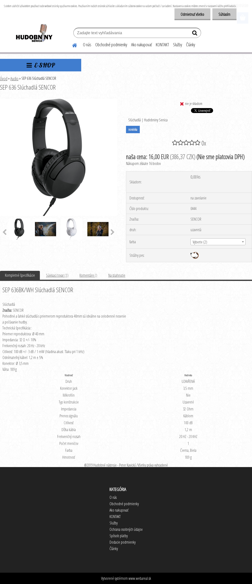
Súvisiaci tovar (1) (57, 275)
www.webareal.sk (139, 578)
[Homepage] (71, 44)
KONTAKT (162, 45)
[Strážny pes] (194, 254)
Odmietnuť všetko (192, 14)
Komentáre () (88, 275)
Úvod (3, 78)
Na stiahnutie (116, 275)
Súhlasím (224, 14)
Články (190, 45)
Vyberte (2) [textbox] (200, 242)
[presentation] (112, 232)
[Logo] (34, 33)
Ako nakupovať (141, 45)
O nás (87, 45)
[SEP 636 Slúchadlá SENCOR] (58, 100)
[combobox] (218, 241)
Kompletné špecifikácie (20, 275)
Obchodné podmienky (111, 45)
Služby (177, 45)
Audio (14, 78)
